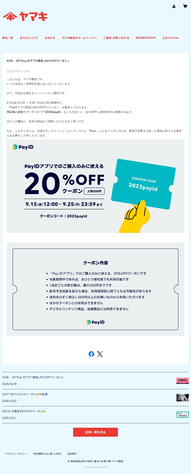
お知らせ (50, 37)
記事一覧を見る (95, 432)
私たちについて (29, 37)
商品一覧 (7, 37)
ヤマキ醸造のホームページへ (79, 37)
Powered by (91, 467)
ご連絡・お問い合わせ (116, 37)
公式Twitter (170, 37)
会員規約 (72, 453)
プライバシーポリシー (16, 453)
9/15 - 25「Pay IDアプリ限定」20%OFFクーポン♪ (38, 60)
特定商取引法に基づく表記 (47, 453)
